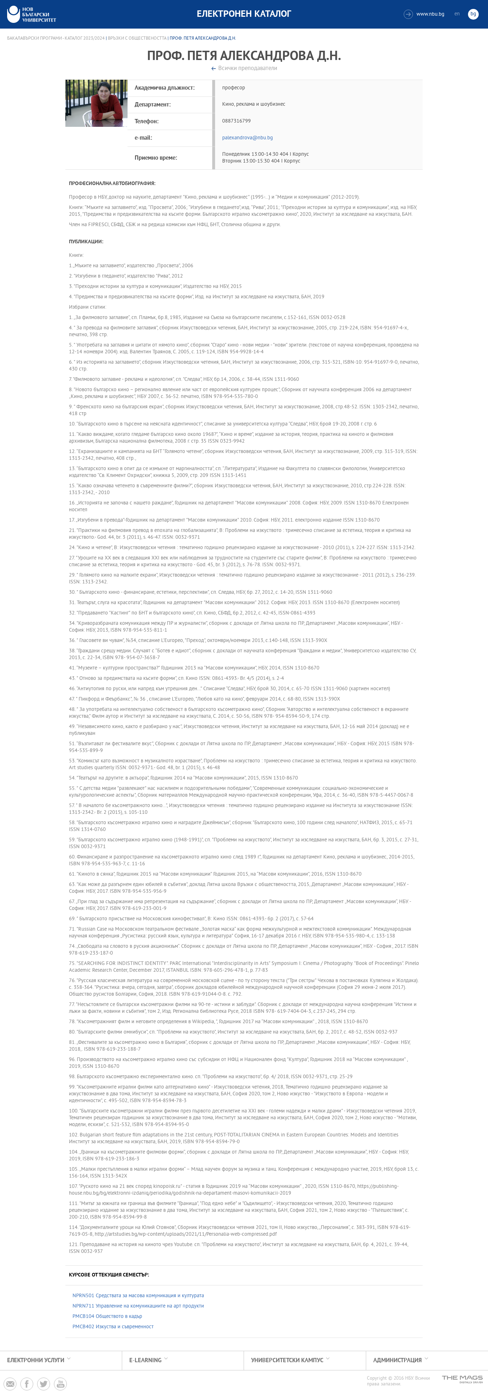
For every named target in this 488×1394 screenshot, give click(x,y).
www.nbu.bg (424, 14)
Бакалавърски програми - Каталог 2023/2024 (56, 38)
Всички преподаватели (247, 69)
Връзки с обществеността (137, 38)
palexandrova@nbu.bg (247, 138)
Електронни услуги (35, 1360)
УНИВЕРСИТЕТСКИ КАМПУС (287, 1360)
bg (473, 14)
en (457, 14)
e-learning (145, 1360)
